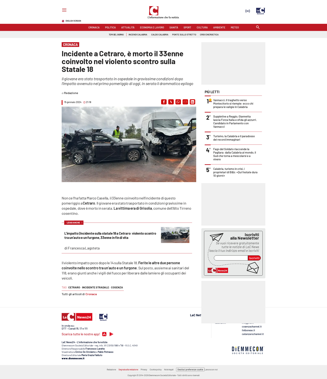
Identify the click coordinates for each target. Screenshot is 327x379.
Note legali (169, 369)
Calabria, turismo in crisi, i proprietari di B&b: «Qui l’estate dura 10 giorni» (235, 172)
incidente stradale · (96, 287)
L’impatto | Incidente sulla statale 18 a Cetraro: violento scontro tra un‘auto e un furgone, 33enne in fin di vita (110, 235)
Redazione (111, 369)
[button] (164, 101)
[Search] (258, 27)
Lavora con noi (211, 369)
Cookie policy (156, 369)
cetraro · (74, 287)
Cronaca (91, 294)
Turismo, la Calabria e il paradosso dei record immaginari (234, 137)
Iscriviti (254, 258)
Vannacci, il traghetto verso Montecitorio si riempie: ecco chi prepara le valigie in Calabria (233, 103)
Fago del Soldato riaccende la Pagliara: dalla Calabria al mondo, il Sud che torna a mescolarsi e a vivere (234, 154)
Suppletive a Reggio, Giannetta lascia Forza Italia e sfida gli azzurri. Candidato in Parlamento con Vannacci (235, 121)
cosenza (117, 287)
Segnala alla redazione (128, 369)
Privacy (144, 369)
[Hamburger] (64, 10)
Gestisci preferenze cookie (190, 369)
